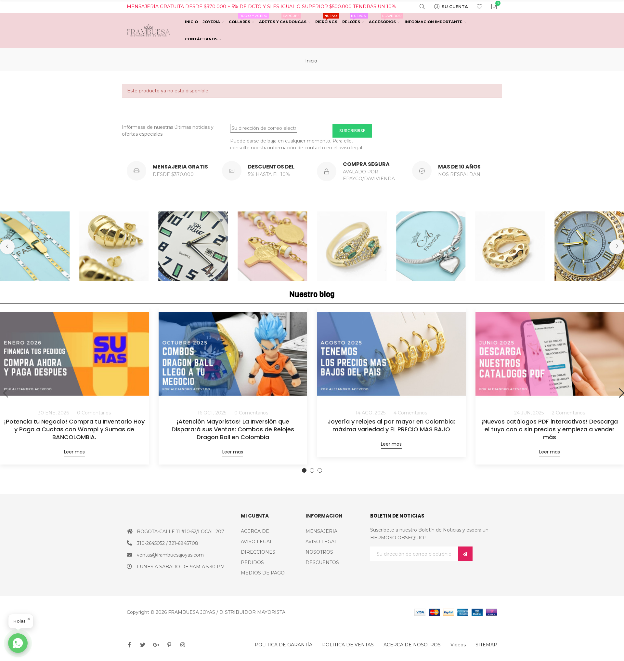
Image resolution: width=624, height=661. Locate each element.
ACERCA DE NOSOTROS (412, 645)
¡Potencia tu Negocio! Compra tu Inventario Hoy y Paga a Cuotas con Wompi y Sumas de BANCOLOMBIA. (74, 429)
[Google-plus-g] (156, 644)
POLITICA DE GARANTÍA (283, 645)
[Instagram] (182, 644)
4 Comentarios (410, 413)
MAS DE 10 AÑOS (459, 166)
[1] (465, 553)
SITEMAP (486, 645)
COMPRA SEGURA (366, 164)
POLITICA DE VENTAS (348, 645)
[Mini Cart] (490, 6)
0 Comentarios (94, 413)
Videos (458, 645)
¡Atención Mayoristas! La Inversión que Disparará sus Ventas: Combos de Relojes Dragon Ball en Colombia (233, 429)
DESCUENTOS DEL (271, 166)
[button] (7, 246)
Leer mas (74, 452)
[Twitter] (142, 644)
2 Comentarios (568, 413)
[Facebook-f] (129, 644)
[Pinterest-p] (169, 644)
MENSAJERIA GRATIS (180, 166)
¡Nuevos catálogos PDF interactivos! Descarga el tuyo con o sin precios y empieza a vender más (549, 429)
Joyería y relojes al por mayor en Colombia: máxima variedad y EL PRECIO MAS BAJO (391, 425)
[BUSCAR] (418, 6)
